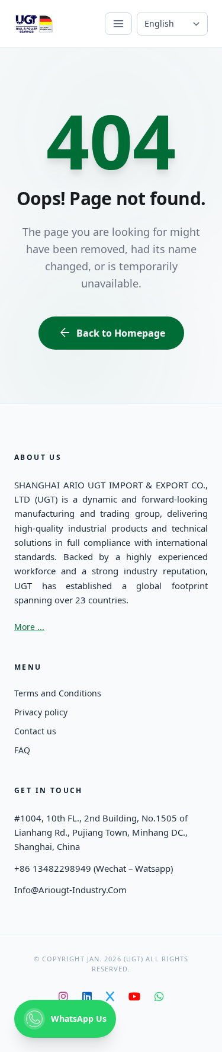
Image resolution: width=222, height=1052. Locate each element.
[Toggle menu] (118, 23)
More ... (29, 626)
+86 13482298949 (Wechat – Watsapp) (93, 868)
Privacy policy (40, 712)
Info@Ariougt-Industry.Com (70, 890)
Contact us (35, 731)
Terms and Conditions (57, 693)
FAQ (22, 750)
